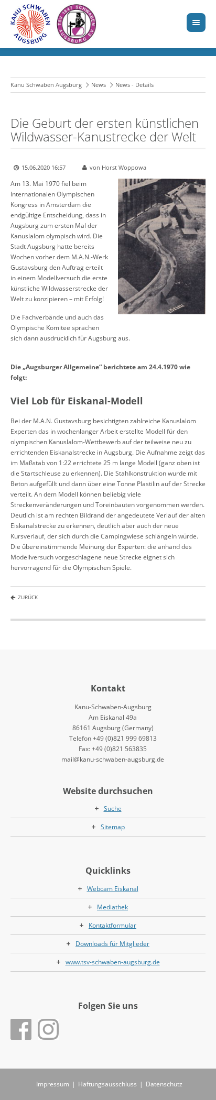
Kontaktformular (112, 925)
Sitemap (113, 826)
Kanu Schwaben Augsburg (46, 85)
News (98, 85)
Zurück (28, 597)
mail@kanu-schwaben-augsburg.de (112, 759)
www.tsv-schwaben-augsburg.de (113, 962)
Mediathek (112, 907)
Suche (113, 808)
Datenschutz (164, 1084)
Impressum (52, 1084)
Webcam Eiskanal (112, 888)
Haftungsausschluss (107, 1084)
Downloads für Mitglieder (112, 943)
